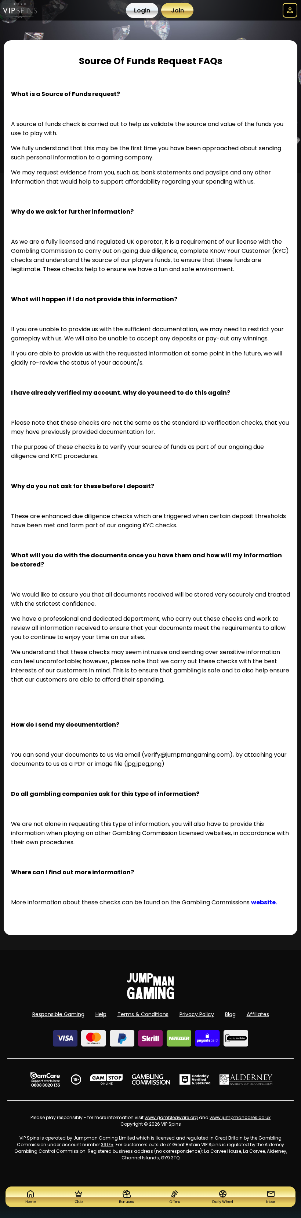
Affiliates (258, 1014)
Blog (230, 1014)
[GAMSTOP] (106, 1079)
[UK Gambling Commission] (151, 1079)
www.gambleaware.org (171, 1117)
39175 (107, 1144)
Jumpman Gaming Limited (104, 1138)
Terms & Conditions (142, 1014)
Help (100, 1014)
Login (142, 10)
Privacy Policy (196, 1014)
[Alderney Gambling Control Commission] (246, 1079)
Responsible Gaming (58, 1014)
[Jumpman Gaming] (150, 997)
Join (177, 10)
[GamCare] (45, 1079)
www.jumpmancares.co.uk (240, 1117)
